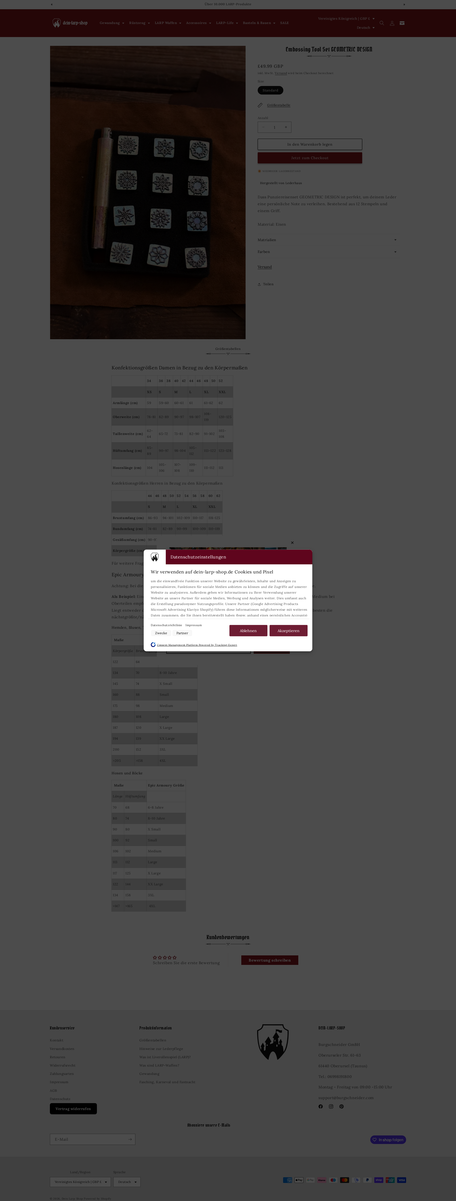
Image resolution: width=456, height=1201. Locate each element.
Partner (182, 633)
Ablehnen (248, 630)
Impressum (193, 625)
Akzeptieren (288, 630)
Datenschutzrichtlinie (167, 625)
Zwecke (161, 633)
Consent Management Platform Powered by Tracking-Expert (197, 645)
